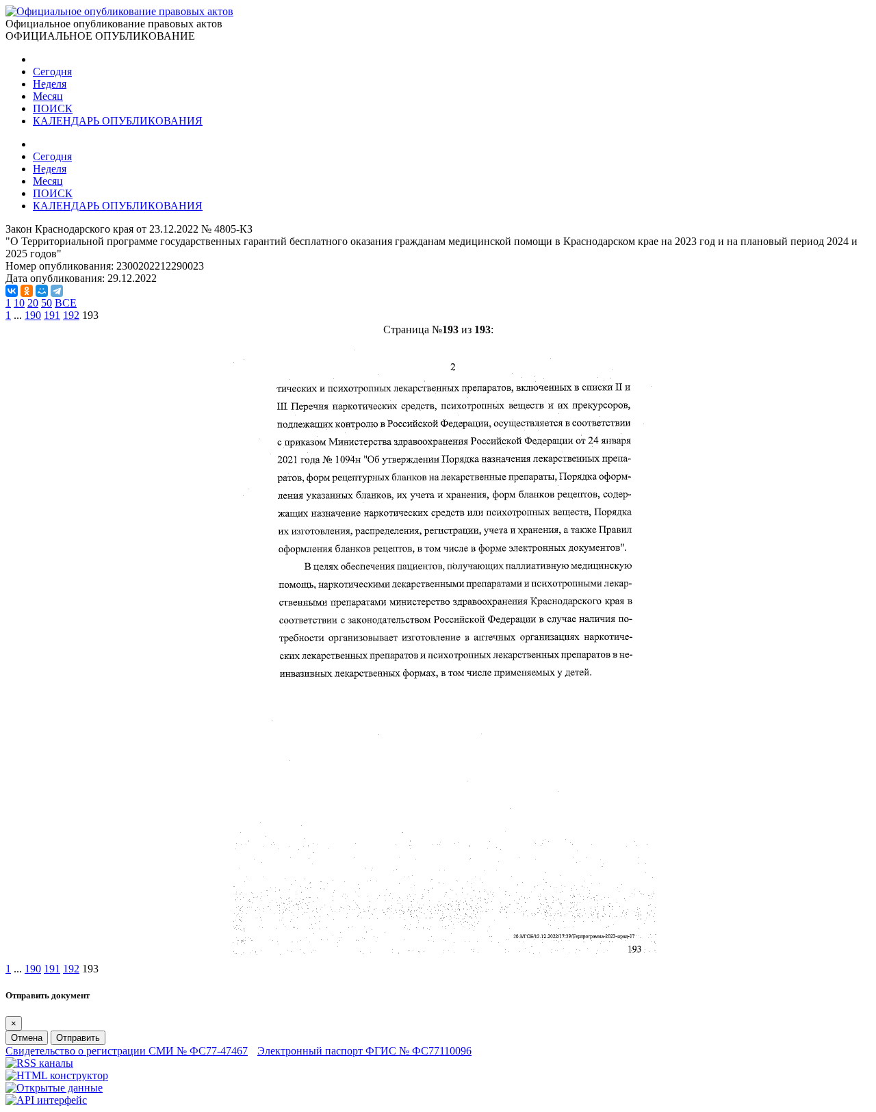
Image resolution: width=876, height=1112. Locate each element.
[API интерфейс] (46, 1100)
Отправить (78, 1038)
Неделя (49, 84)
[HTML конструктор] (56, 1075)
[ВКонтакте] (11, 291)
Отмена (26, 1038)
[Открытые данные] (54, 1088)
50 (46, 303)
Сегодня (52, 71)
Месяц (48, 96)
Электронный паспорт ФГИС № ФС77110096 (364, 1051)
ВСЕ (66, 303)
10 (19, 303)
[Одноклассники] (27, 291)
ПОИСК (53, 108)
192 (71, 315)
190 (33, 315)
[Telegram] (57, 291)
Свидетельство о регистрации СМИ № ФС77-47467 (126, 1051)
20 (32, 303)
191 (52, 315)
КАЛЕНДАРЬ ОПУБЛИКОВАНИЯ (118, 121)
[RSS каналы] (39, 1063)
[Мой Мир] (42, 291)
